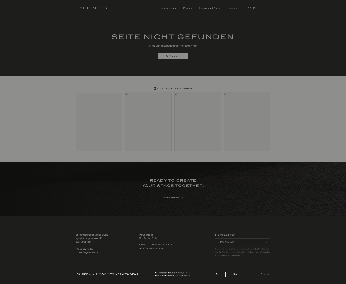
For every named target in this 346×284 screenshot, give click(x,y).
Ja (217, 274)
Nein (235, 274)
